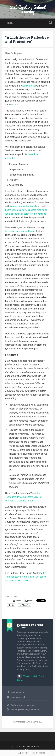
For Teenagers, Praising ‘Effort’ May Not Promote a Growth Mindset (23, 497)
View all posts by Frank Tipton (30, 678)
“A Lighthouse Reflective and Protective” (27, 39)
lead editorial (29, 85)
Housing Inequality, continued (25, 709)
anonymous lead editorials (23, 206)
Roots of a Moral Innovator (23, 705)
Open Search (50, 23)
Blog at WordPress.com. (27, 746)
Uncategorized (18, 697)
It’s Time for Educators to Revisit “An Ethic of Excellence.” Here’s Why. (26, 577)
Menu (10, 23)
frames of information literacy (20, 231)
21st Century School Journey (27, 9)
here (17, 104)
